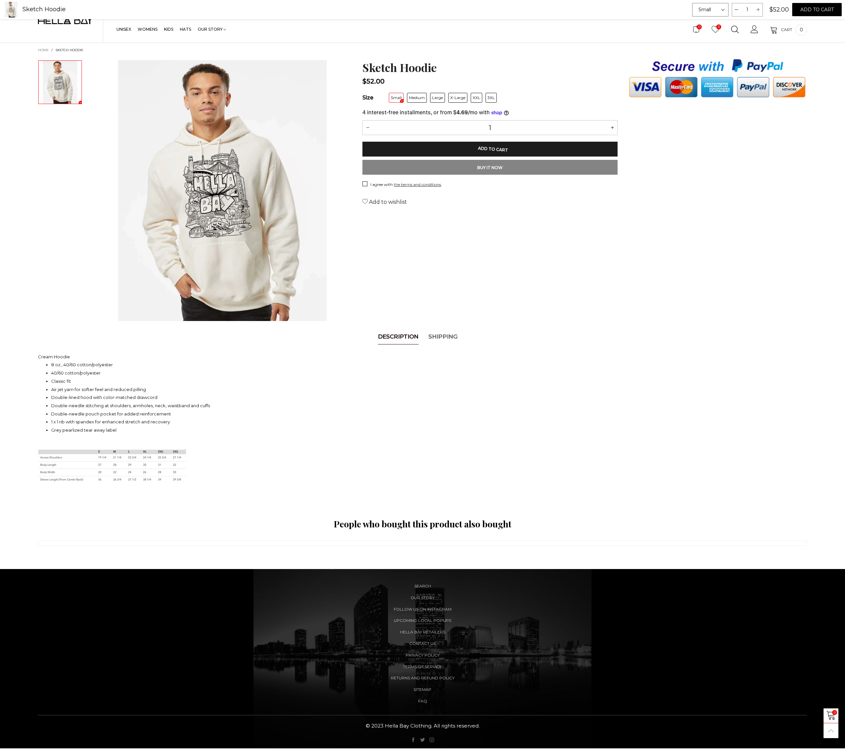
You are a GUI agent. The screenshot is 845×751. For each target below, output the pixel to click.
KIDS (168, 29)
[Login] (754, 29)
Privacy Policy (423, 655)
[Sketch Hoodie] (222, 190)
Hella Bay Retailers (422, 631)
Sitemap (422, 689)
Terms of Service (422, 666)
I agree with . (406, 184)
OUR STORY (210, 29)
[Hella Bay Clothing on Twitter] (422, 740)
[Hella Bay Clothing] (65, 20)
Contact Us (422, 643)
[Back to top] (831, 730)
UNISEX (124, 29)
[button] (368, 128)
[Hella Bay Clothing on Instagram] (432, 740)
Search (422, 586)
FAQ (422, 700)
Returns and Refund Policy (423, 677)
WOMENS (147, 29)
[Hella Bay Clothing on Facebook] (413, 740)
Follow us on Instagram (423, 609)
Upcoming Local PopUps (422, 620)
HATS (185, 29)
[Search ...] (735, 29)
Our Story (423, 597)
